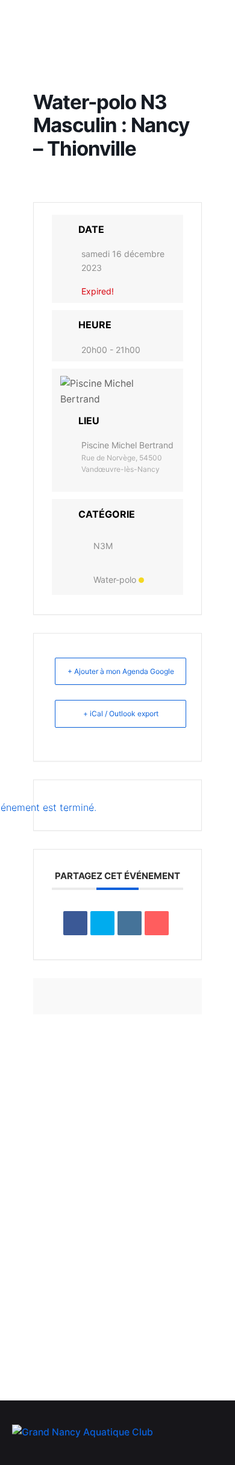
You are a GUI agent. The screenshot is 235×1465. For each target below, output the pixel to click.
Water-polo (114, 579)
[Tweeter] (102, 923)
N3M (103, 546)
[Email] (157, 923)
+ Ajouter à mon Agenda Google (120, 671)
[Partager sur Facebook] (75, 923)
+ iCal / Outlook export (120, 713)
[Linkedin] (130, 923)
